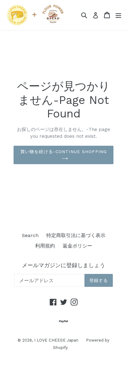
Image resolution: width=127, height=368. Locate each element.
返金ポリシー (77, 246)
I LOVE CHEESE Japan (56, 340)
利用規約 (45, 246)
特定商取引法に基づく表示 (75, 235)
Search (30, 235)
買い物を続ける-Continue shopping (63, 151)
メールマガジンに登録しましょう (63, 265)
